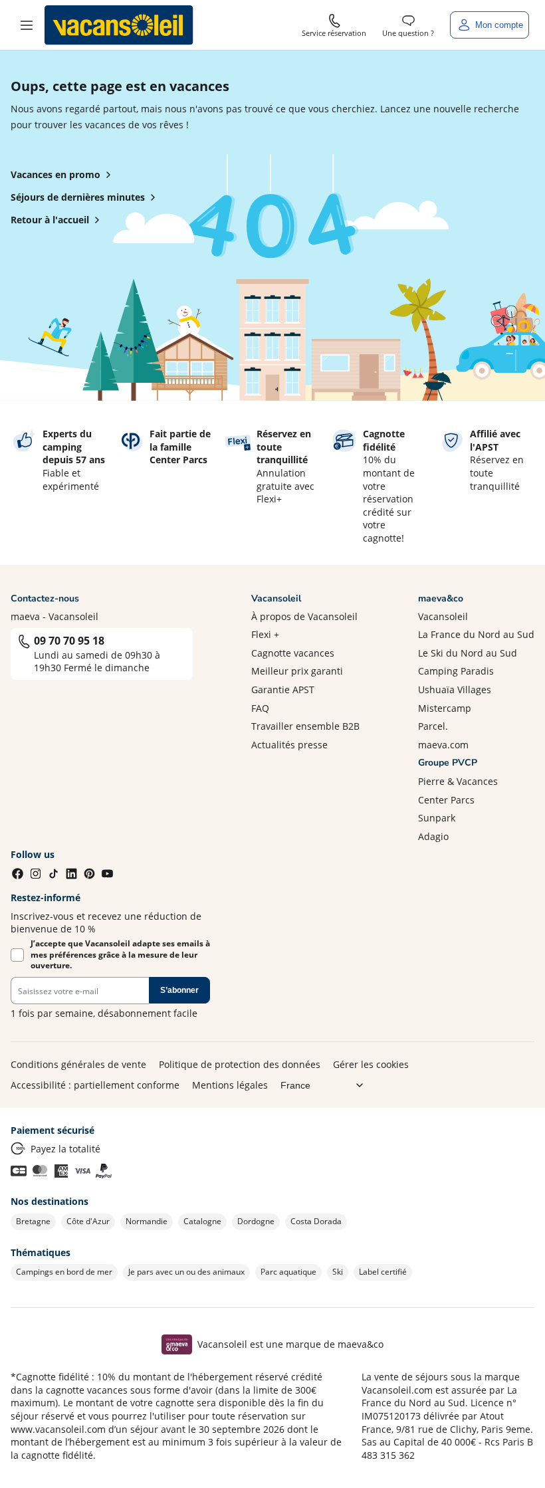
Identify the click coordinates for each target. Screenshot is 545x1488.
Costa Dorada (316, 1221)
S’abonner (179, 990)
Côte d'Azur (88, 1221)
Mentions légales (230, 1085)
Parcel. (433, 726)
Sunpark (436, 817)
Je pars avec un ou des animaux (186, 1271)
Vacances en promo (55, 174)
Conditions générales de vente (78, 1064)
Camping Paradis (456, 671)
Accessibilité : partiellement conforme (95, 1085)
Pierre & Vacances (458, 781)
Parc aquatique (288, 1271)
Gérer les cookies (371, 1064)
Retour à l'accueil (50, 219)
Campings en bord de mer (64, 1271)
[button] (26, 25)
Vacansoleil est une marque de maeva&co (290, 1344)
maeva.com (443, 744)
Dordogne (255, 1221)
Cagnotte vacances (292, 653)
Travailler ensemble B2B (305, 726)
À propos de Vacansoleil (304, 616)
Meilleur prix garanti (297, 671)
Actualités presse (289, 744)
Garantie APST (282, 689)
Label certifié (383, 1271)
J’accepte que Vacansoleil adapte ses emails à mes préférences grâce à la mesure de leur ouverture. (120, 955)
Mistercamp (444, 708)
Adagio (433, 836)
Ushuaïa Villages (454, 689)
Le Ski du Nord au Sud (467, 653)
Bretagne (33, 1221)
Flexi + (265, 634)
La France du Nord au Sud (476, 634)
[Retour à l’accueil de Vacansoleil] (119, 25)
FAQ (260, 708)
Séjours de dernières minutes (78, 197)
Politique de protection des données (239, 1064)
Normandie (146, 1221)
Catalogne (202, 1221)
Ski (337, 1271)
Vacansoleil (443, 616)
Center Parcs (446, 800)
